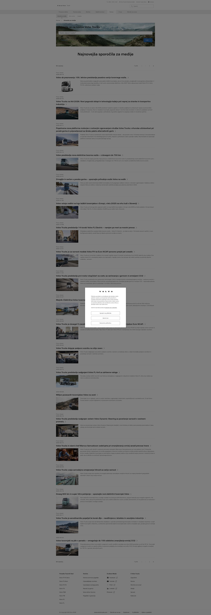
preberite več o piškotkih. (111, 307)
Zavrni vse (105, 318)
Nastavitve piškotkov (105, 323)
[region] (105, 307)
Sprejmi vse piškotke (105, 313)
